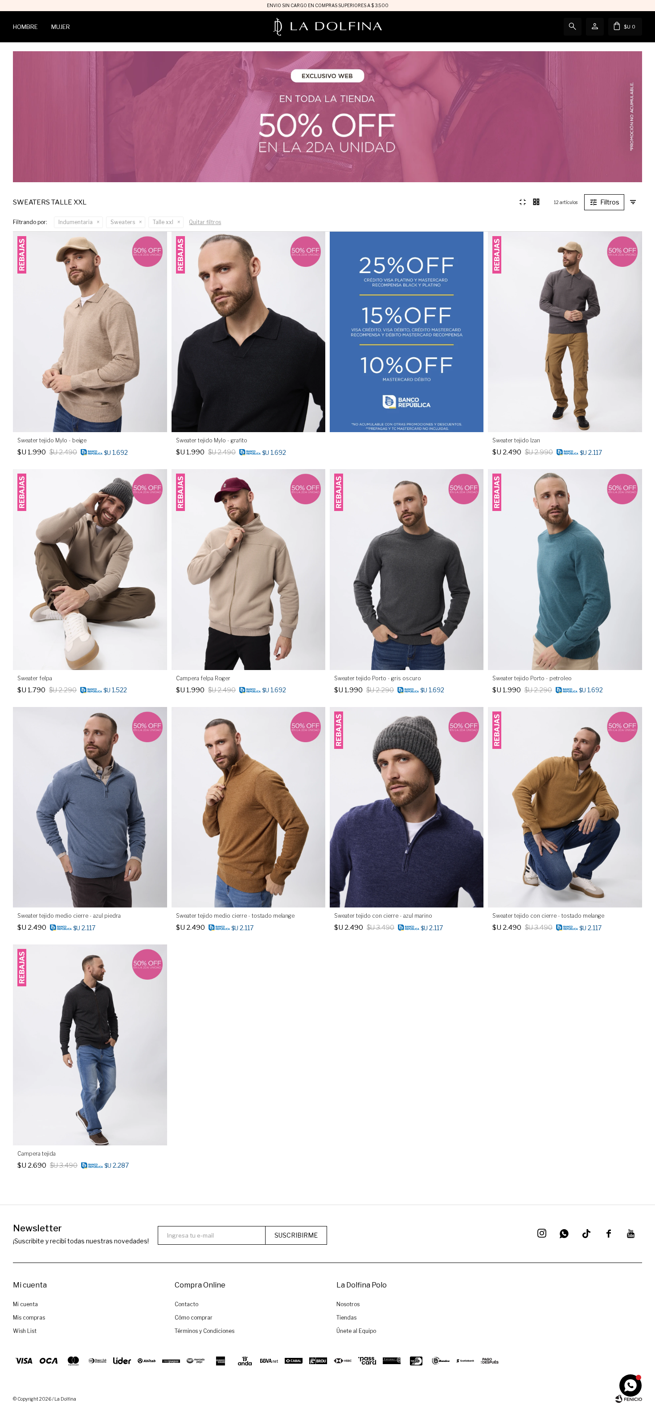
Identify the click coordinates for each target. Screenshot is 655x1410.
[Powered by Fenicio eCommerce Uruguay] (628, 1399)
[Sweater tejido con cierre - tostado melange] (565, 807)
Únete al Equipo (356, 1331)
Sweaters (123, 222)
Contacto (186, 1304)
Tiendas (346, 1317)
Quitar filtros (205, 222)
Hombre (25, 26)
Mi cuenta (25, 1304)
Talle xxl (163, 222)
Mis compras (29, 1317)
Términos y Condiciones (204, 1331)
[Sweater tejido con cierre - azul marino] (406, 807)
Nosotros (348, 1304)
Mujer (60, 26)
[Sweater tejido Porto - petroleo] (565, 569)
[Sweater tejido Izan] (565, 332)
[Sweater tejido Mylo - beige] (90, 332)
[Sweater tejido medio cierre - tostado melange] (248, 807)
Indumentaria (75, 222)
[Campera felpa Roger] (248, 569)
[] (586, 1233)
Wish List (25, 1331)
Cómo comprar (194, 1317)
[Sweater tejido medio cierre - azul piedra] (90, 807)
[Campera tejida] (90, 1044)
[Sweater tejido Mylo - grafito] (248, 332)
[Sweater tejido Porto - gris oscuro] (406, 569)
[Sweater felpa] (90, 569)
